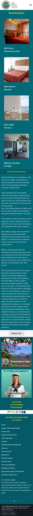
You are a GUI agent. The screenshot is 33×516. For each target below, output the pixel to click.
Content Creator (7, 458)
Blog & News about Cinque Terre (12, 471)
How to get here (7, 438)
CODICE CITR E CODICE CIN (11, 445)
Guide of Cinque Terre (9, 435)
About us (4, 448)
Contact (4, 441)
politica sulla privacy (11, 506)
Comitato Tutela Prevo (9, 475)
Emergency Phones (8, 468)
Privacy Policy (6, 461)
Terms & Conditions (8, 465)
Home (3, 425)
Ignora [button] (4, 513)
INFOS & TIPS (16, 333)
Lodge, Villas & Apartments (10, 428)
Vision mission (6, 451)
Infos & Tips (5, 431)
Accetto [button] (12, 513)
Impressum (5, 455)
